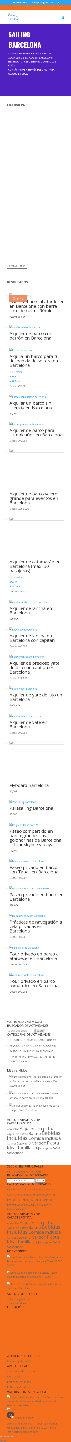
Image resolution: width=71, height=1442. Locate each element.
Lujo (37, 1148)
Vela (56, 1148)
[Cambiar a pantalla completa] (8, 1436)
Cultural (11, 1143)
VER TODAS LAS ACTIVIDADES (24, 1171)
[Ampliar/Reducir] (11, 1436)
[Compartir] (4, 1436)
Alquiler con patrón (38, 1128)
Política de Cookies (17, 1387)
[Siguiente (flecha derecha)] (4, 1440)
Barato (35, 1133)
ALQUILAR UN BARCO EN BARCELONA (31, 1045)
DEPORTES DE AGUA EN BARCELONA (30, 1040)
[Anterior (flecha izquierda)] (1, 1440)
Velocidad (15, 1152)
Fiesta (53, 1143)
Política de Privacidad (19, 1381)
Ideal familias (20, 1148)
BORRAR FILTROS (17, 266)
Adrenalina (13, 1129)
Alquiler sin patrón (17, 1134)
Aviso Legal (13, 1376)
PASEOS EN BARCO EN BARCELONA (30, 1051)
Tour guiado (47, 1148)
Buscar (40, 1030)
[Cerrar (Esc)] (1, 1436)
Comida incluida (44, 1138)
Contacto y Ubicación (19, 1361)
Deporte (22, 1143)
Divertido (37, 1143)
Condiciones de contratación (23, 1371)
